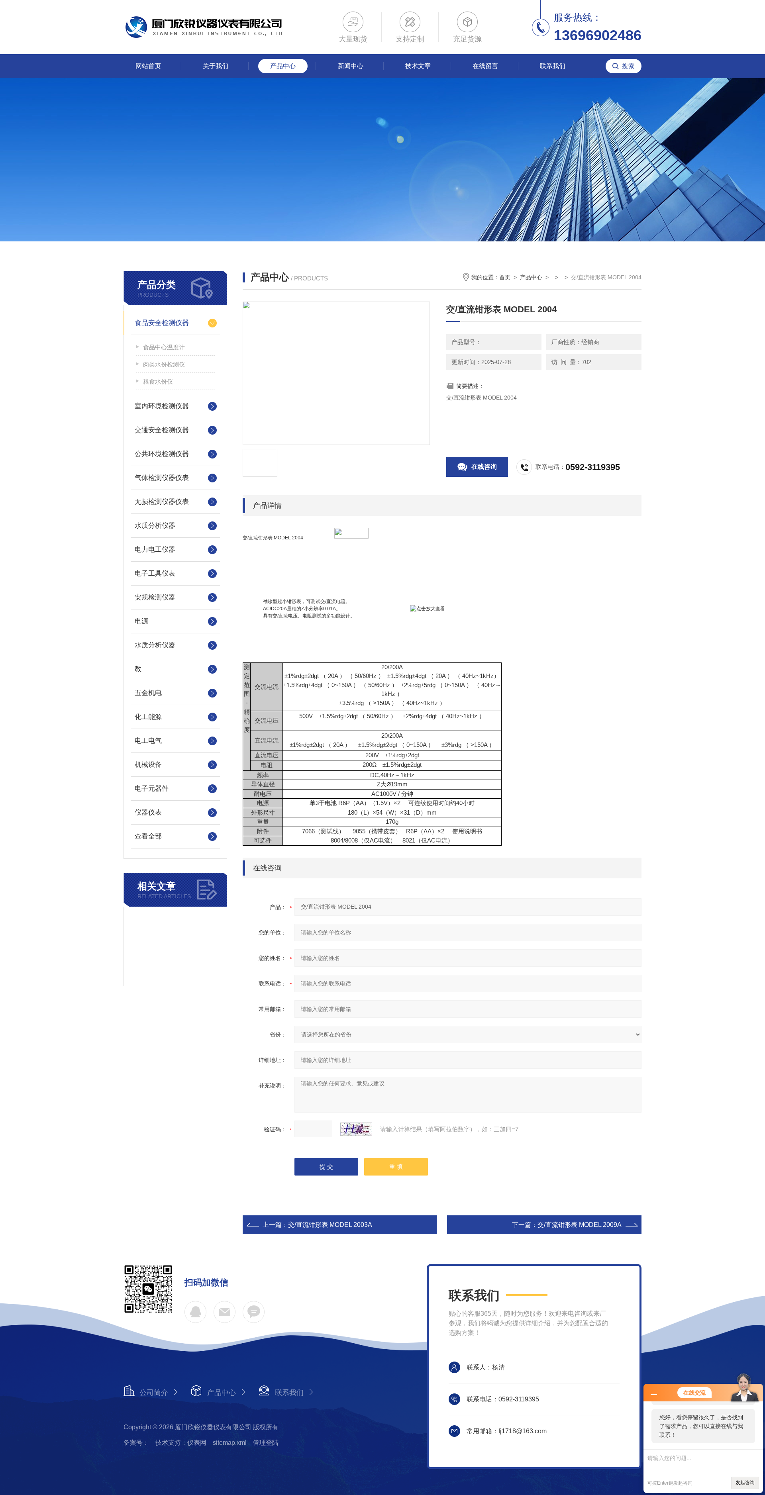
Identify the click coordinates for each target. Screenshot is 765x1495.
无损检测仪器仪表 (162, 502)
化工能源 (148, 717)
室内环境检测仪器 (162, 406)
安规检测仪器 (155, 597)
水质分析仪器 (155, 525)
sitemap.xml (230, 1442)
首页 (504, 277)
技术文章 (418, 66)
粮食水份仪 (158, 381)
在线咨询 (484, 466)
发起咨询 (745, 1482)
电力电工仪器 (155, 549)
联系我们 (552, 66)
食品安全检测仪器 (162, 323)
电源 (141, 621)
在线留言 (485, 66)
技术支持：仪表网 (180, 1442)
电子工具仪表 (155, 573)
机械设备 (148, 764)
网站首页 (148, 66)
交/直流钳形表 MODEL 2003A (330, 1224)
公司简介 (153, 1393)
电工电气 (148, 741)
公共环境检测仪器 (162, 454)
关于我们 (215, 66)
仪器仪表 (148, 812)
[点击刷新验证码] (356, 1129)
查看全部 (148, 836)
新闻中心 (350, 66)
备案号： (136, 1442)
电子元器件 (152, 788)
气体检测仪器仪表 (162, 478)
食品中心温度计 (164, 347)
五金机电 (148, 693)
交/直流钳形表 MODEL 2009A (579, 1224)
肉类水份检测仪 (164, 364)
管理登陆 (266, 1442)
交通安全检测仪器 (162, 430)
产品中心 (283, 66)
